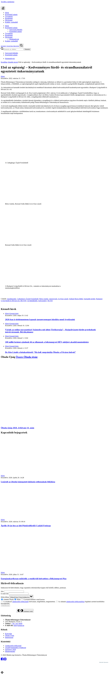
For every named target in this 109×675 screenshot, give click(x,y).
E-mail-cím (4, 594)
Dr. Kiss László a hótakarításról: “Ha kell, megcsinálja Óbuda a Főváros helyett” (40, 352)
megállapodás (11, 299)
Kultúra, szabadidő (11, 22)
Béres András (43, 299)
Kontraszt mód (28, 611)
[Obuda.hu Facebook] (2, 660)
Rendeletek (9, 18)
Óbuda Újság (9, 635)
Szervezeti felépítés (15, 30)
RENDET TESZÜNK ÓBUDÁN (10, 46)
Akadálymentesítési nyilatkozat (15, 648)
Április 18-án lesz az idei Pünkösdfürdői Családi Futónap (26, 526)
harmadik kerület (89, 299)
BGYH (50, 301)
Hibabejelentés (10, 651)
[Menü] (3, 8)
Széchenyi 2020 (10, 649)
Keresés (27, 49)
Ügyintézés (9, 16)
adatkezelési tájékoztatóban (75, 602)
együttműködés (32, 301)
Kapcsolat (8, 634)
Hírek (7, 13)
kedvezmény (42, 301)
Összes (26, 357)
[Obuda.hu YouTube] (5, 660)
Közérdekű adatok (11, 14)
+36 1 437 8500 (16, 623)
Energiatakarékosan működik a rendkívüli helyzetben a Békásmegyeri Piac (34, 578)
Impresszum (9, 637)
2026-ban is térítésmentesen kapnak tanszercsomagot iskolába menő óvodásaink (40, 319)
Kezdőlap (4, 62)
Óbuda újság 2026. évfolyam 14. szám (17, 428)
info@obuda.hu (19, 625)
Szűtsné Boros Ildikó (76, 299)
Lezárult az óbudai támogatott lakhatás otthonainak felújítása (28, 482)
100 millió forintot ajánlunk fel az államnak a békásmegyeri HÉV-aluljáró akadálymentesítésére (47, 342)
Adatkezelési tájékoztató (13, 646)
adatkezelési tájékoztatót (20, 602)
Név (2, 591)
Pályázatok (8, 20)
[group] (54, 599)
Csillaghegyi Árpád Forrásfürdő (27, 299)
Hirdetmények (14, 39)
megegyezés (53, 299)
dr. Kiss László (63, 299)
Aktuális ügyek (13, 62)
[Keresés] (21, 45)
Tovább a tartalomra (7, 2)
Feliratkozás (5, 605)
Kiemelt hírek (14, 313)
